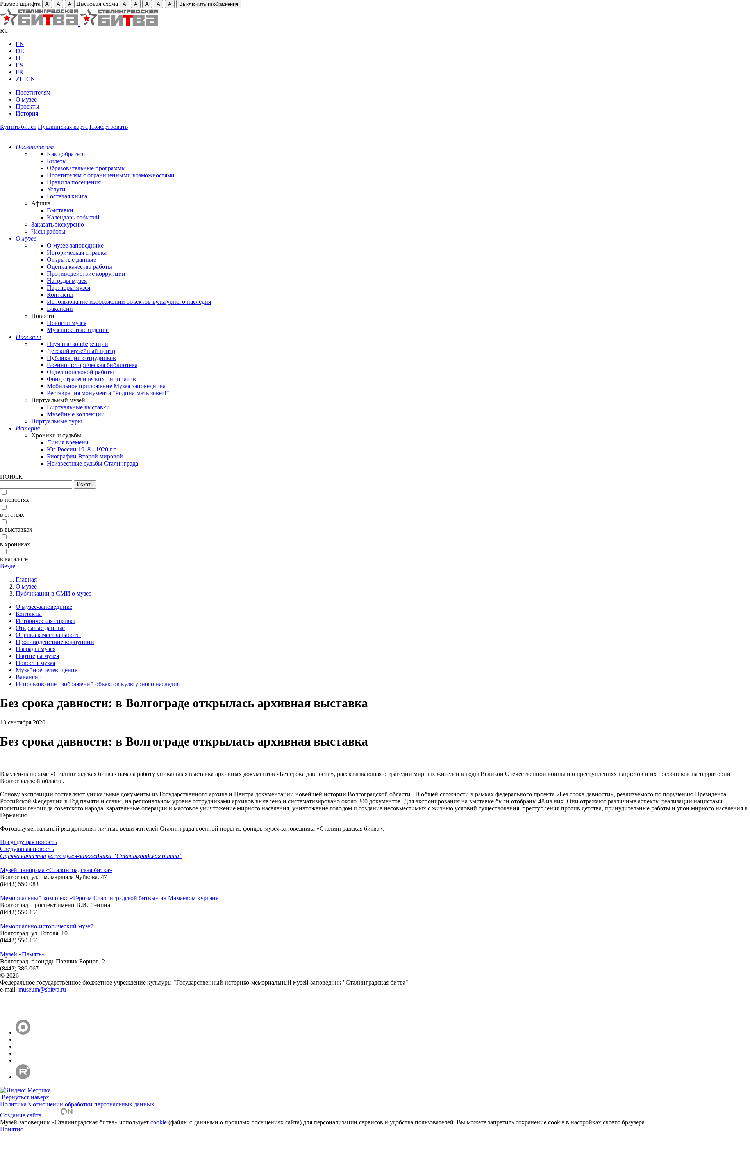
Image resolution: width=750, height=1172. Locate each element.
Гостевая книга (67, 196)
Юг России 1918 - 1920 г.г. (82, 449)
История (27, 113)
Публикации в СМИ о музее (53, 593)
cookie (158, 1122)
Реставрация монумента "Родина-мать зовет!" (108, 393)
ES (19, 65)
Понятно (11, 1129)
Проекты (27, 106)
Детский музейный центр (81, 351)
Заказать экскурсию (57, 224)
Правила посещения (74, 182)
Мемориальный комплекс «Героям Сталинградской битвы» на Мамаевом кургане (109, 898)
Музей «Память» (22, 954)
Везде (7, 566)
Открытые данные (71, 259)
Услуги (56, 189)
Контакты (60, 294)
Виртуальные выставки (78, 407)
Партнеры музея (68, 287)
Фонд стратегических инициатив (91, 379)
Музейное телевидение (78, 329)
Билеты (57, 161)
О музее (26, 99)
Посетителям (33, 92)
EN (20, 44)
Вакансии (60, 308)
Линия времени (68, 442)
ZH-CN (25, 79)
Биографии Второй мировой (85, 456)
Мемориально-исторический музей (47, 926)
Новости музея (66, 322)
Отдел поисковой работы (80, 372)
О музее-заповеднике (75, 245)
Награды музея (67, 280)
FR (19, 72)
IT (18, 58)
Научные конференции (77, 344)
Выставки (60, 210)
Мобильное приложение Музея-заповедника (106, 386)
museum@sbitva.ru (42, 989)
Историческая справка (77, 252)
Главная (26, 579)
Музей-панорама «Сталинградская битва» (56, 870)
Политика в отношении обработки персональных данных (77, 1104)
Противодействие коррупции (86, 273)
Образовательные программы (86, 168)
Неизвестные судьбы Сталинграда (92, 463)
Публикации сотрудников (81, 358)
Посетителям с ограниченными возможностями (111, 175)
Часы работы (48, 231)
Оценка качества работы (79, 266)
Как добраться (66, 154)
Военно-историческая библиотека (92, 365)
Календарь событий (73, 217)
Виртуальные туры (56, 421)
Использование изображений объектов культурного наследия (129, 301)
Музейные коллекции (76, 414)
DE (20, 51)
